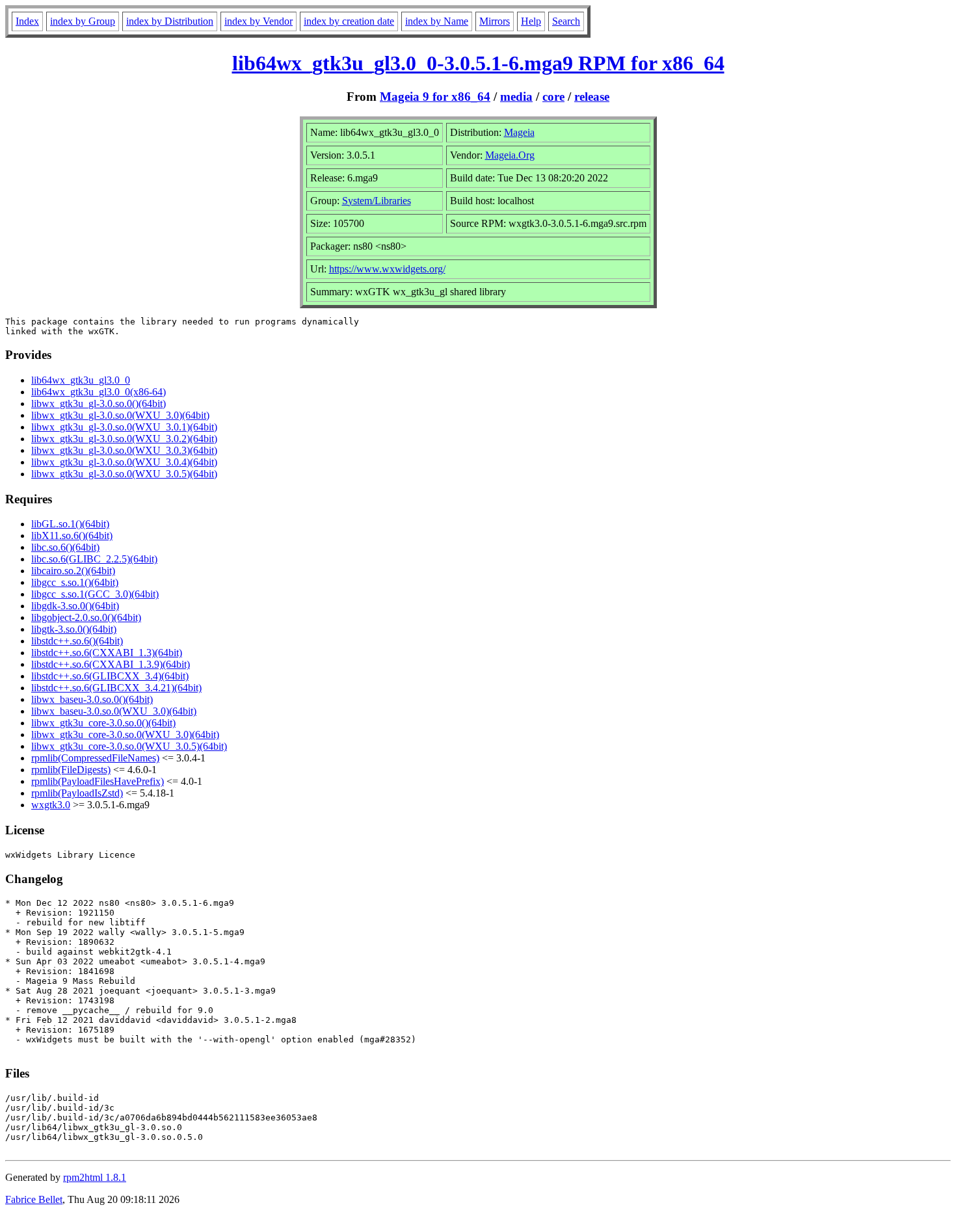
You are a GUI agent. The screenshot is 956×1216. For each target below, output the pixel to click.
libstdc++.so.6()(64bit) (77, 640)
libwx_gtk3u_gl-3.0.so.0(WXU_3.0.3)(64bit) (124, 450)
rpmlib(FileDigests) (71, 769)
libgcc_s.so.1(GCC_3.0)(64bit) (95, 594)
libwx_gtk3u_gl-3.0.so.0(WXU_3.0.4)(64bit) (124, 462)
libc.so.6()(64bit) (65, 547)
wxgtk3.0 (50, 804)
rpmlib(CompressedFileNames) (95, 757)
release (591, 96)
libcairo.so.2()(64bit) (73, 570)
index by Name (436, 21)
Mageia (519, 132)
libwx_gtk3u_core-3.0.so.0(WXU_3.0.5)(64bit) (129, 746)
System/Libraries (376, 200)
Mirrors (494, 21)
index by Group (82, 21)
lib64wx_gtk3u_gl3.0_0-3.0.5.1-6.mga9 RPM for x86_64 (478, 63)
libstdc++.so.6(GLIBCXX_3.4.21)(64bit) (116, 687)
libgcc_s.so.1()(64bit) (74, 582)
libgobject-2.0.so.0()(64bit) (86, 617)
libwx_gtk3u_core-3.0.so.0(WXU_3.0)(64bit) (125, 734)
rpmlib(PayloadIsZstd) (77, 793)
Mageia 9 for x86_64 (435, 96)
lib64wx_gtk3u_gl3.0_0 (80, 380)
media (516, 96)
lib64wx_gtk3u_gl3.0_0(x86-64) (98, 391)
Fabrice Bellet (33, 1199)
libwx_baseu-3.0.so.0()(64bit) (92, 699)
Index (27, 21)
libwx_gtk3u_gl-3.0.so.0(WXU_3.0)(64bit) (120, 415)
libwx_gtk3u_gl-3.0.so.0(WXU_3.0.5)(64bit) (124, 473)
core (553, 96)
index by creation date (349, 21)
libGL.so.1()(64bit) (70, 523)
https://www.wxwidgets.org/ (387, 268)
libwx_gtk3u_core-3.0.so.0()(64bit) (103, 722)
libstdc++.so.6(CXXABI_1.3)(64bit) (106, 652)
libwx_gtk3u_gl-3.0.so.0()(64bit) (98, 403)
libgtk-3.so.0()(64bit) (73, 629)
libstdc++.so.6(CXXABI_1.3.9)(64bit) (110, 664)
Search (566, 21)
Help (531, 21)
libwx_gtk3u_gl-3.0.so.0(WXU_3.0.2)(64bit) (124, 438)
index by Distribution (169, 21)
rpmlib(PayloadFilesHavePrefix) (97, 781)
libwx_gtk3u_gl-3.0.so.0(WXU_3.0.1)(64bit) (124, 426)
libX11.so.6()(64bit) (72, 535)
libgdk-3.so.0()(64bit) (75, 605)
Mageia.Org (510, 155)
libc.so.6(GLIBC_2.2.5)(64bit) (94, 558)
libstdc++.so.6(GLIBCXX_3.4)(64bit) (110, 675)
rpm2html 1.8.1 (94, 1177)
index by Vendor (258, 21)
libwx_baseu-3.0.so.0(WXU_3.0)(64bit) (113, 711)
